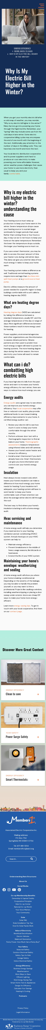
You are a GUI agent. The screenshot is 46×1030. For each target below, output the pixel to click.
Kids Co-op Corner (23, 904)
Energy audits (10, 403)
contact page (16, 611)
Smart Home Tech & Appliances (23, 983)
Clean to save (13, 694)
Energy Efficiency (15, 690)
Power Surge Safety (17, 737)
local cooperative (24, 408)
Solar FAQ (23, 920)
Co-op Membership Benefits (23, 895)
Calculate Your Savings (23, 988)
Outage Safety (23, 958)
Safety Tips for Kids (23, 955)
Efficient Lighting (23, 977)
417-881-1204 (23, 846)
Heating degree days (13, 312)
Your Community (23, 913)
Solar (23, 917)
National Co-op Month (23, 907)
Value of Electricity (23, 931)
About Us (23, 881)
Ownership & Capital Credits (23, 898)
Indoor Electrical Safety (23, 961)
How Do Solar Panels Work (23, 926)
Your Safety (12, 733)
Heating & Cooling (23, 991)
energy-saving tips (22, 606)
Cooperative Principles (23, 901)
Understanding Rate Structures (23, 876)
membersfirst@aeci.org (24, 848)
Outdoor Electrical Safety (23, 952)
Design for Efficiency (23, 986)
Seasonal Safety (23, 949)
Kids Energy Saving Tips (23, 980)
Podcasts (23, 996)
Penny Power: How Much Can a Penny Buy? (23, 942)
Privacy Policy (23, 1008)
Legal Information (23, 1012)
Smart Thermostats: (17, 779)
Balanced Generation (23, 939)
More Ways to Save (23, 974)
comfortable (14, 173)
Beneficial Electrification (23, 933)
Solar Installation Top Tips (23, 923)
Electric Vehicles (23, 936)
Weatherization (23, 971)
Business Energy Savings (23, 968)
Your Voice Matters (23, 910)
